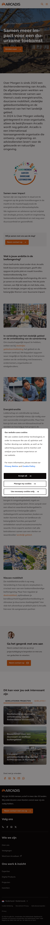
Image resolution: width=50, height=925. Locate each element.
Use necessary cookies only (23, 492)
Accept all (22, 476)
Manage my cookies (22, 484)
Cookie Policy (29, 466)
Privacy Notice (11, 466)
